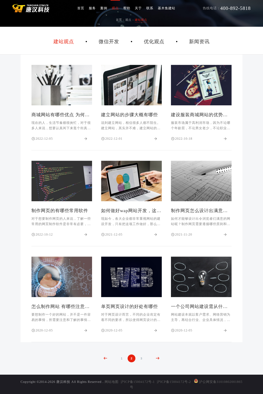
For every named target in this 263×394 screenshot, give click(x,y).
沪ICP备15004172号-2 (174, 382)
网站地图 (112, 382)
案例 (103, 8)
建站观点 (141, 19)
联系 (149, 8)
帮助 (126, 8)
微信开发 (109, 41)
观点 (115, 8)
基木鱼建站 (166, 8)
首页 (80, 8)
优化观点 (154, 41)
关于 (138, 8)
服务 (92, 8)
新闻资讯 (199, 41)
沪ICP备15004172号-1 (138, 382)
